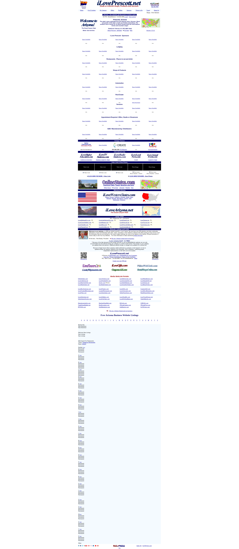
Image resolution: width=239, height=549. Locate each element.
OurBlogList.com (124, 307)
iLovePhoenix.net (124, 220)
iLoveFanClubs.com (104, 299)
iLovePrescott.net (124, 222)
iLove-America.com (104, 278)
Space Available (86, 39)
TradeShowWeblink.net (84, 305)
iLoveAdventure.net (83, 297)
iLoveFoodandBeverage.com (85, 291)
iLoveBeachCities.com (147, 284)
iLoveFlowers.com (104, 289)
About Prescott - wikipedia (115, 30)
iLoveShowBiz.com (125, 297)
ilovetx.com (102, 282)
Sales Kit (138, 545)
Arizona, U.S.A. (150, 30)
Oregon (126, 198)
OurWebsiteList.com (104, 307)
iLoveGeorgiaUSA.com (126, 281)
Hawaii (127, 197)
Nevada (114, 198)
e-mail (126, 17)
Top (120, 548)
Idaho (131, 197)
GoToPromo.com (145, 307)
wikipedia (121, 188)
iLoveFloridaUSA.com (105, 281)
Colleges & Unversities (86, 160)
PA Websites (123, 149)
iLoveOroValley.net (104, 227)
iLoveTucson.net (145, 222)
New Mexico (120, 198)
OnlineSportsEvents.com (85, 299)
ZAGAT (84, 344)
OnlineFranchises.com (126, 293)
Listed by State (152, 160)
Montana (109, 198)
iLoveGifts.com (124, 289)
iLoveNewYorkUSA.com (84, 282)
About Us (156, 10)
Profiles (120, 10)
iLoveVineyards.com (125, 291)
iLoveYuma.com (145, 225)
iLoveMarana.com (103, 222)
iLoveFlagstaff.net (83, 227)
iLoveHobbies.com (104, 297)
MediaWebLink (84, 259)
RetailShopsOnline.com (147, 293)
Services (129, 10)
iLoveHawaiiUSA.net (146, 281)
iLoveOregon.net (145, 282)
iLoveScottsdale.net (125, 227)
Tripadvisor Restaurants (88, 342)
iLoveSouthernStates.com (127, 284)
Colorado (122, 197)
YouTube (126, 30)
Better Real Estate (136, 102)
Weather (127, 188)
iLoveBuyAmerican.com (84, 289)
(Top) (84, 347)
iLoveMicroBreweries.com (147, 291)
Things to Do (139, 10)
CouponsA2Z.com (145, 289)
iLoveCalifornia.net (83, 281)
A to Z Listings (92, 10)
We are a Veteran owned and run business (122, 238)
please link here (138, 235)
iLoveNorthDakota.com (126, 282)
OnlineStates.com (114, 255)
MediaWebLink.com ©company (128, 255)
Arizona (112, 197)
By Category (103, 10)
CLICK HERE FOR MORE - (99, 176)
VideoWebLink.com (146, 299)
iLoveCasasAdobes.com (84, 222)
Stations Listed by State (103, 160)
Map (131, 30)
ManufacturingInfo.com (84, 303)
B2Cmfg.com (123, 303)
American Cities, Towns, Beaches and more (118, 185)
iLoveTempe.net (145, 220)
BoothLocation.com (104, 305)
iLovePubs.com (82, 293)
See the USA (154, 6)
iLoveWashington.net (83, 284)
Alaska (107, 197)
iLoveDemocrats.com (125, 278)
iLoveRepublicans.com (147, 278)
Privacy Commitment (115, 257)
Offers (112, 10)
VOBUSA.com (144, 303)
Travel (148, 10)
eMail (135, 258)
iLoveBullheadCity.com (84, 220)
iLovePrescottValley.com (126, 225)
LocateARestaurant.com (105, 291)
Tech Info (106, 257)
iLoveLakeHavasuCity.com (106, 220)
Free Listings (132, 17)
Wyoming (122, 200)
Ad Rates (132, 257)
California (117, 197)
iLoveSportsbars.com (104, 293)
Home (81, 10)
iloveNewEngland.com (105, 284)
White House (107, 188)
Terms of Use (125, 257)
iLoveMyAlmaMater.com (126, 299)
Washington (116, 200)
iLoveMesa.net (103, 225)
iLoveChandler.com (83, 225)
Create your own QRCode (119, 261)
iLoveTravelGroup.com (147, 297)
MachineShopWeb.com (105, 303)
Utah (130, 198)
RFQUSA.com (82, 307)
